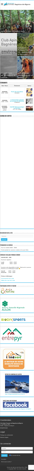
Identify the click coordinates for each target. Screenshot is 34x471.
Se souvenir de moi (15, 455)
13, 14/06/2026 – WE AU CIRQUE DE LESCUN (8, 75)
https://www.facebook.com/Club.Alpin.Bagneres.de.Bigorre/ (17, 409)
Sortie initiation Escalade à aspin (13, 31)
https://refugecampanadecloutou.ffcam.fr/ (15, 394)
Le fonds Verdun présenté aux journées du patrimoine (17, 100)
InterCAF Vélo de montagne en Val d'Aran (17, 107)
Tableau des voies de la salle (8, 280)
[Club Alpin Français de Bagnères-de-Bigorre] (17, 4)
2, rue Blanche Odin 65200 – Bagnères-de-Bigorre (7, 425)
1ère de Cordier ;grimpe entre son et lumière (25, 75)
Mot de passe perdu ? (6, 461)
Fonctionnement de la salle (7, 278)
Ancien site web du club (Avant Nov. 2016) (17, 467)
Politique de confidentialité (6, 435)
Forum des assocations (17, 91)
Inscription (3, 459)
